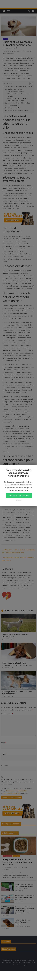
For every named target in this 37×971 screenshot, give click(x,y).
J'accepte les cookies (19, 495)
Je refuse (19, 500)
